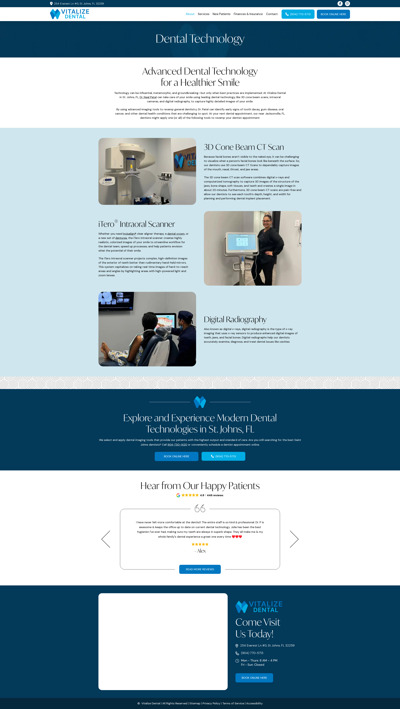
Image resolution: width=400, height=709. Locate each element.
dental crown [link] (176, 234)
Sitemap (194, 703)
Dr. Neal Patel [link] (148, 97)
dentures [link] (121, 238)
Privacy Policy (211, 703)
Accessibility (254, 703)
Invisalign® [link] (129, 234)
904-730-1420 (177, 445)
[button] (200, 495)
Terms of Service (233, 703)
